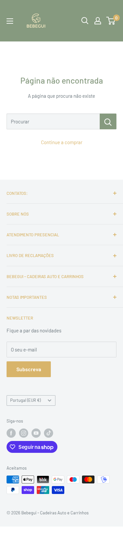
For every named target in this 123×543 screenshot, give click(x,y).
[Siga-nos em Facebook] (11, 433)
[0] (111, 21)
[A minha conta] (97, 20)
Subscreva (28, 369)
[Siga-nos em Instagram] (23, 433)
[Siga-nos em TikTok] (48, 433)
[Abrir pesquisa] (85, 20)
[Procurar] (108, 121)
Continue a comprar (61, 142)
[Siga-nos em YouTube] (36, 433)
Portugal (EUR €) (25, 400)
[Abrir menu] (10, 21)
